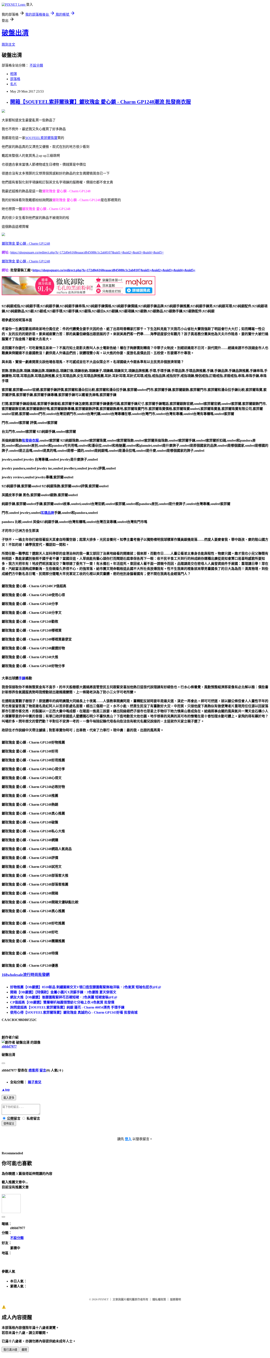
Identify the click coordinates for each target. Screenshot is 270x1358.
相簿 (13, 74)
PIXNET (103, 1299)
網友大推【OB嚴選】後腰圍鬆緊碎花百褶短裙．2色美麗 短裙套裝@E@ (63, 997)
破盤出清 (15, 33)
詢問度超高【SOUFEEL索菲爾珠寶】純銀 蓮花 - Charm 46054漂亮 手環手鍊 (67, 1007)
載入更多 (8, 1097)
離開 (24, 1349)
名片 (13, 84)
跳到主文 (8, 44)
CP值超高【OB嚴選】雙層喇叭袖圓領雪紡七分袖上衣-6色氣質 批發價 (62, 1002)
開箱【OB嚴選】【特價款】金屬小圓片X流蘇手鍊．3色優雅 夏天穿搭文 (63, 992)
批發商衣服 (30, 440)
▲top (6, 1089)
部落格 (15, 79)
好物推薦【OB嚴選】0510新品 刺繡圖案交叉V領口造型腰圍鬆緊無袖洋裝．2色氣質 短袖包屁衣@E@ (85, 987)
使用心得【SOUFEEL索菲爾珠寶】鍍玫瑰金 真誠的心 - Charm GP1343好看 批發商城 (74, 1012)
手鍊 (22, 678)
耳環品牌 (47, 513)
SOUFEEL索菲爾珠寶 (41, 138)
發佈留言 (8, 1123)
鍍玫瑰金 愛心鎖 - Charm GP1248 (26, 243)
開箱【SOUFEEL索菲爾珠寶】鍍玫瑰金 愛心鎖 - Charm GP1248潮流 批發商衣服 (100, 102)
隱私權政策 (159, 1299)
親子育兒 (34, 1082)
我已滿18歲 (10, 1349)
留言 (42, 1070)
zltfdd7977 (9, 1046)
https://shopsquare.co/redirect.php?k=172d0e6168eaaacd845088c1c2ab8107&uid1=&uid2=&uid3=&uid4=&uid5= (87, 252)
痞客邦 (33, 1070)
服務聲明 (175, 1299)
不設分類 (36, 65)
